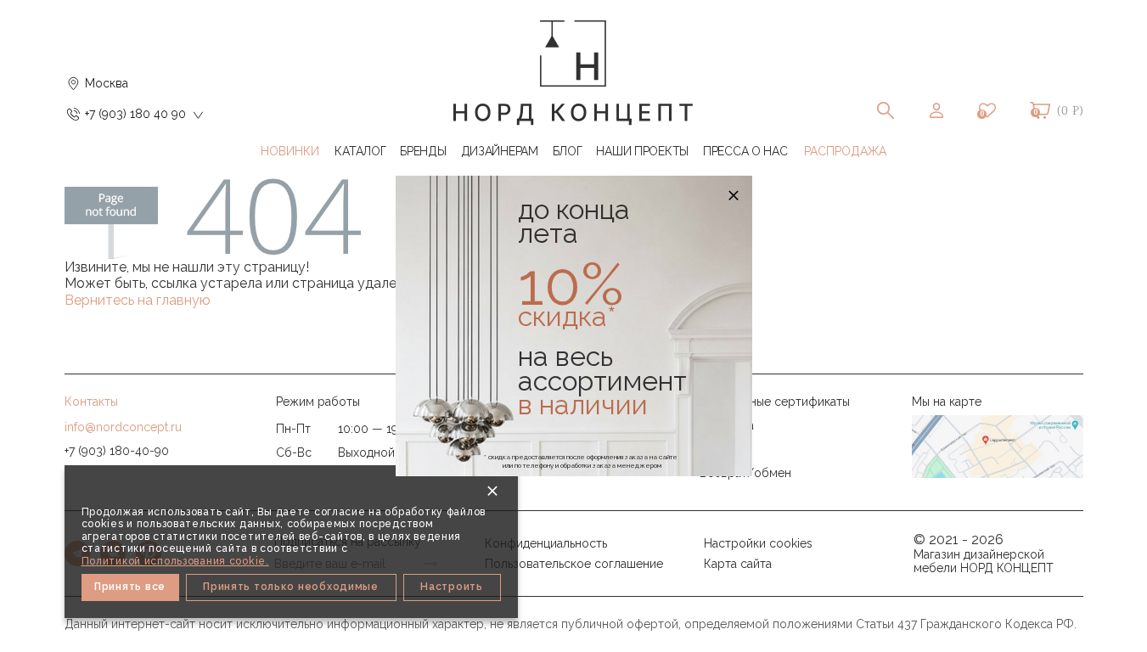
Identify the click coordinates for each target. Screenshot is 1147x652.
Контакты (91, 401)
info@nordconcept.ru (123, 427)
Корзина (1040, 110)
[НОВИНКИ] (290, 151)
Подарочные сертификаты (775, 401)
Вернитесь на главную (138, 300)
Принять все (130, 587)
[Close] (492, 490)
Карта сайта (738, 563)
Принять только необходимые (291, 587)
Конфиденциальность (546, 543)
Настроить (451, 587)
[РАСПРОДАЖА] (845, 151)
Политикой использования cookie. (175, 561)
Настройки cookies (758, 543)
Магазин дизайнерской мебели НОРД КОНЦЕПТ (984, 561)
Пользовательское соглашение (574, 563)
